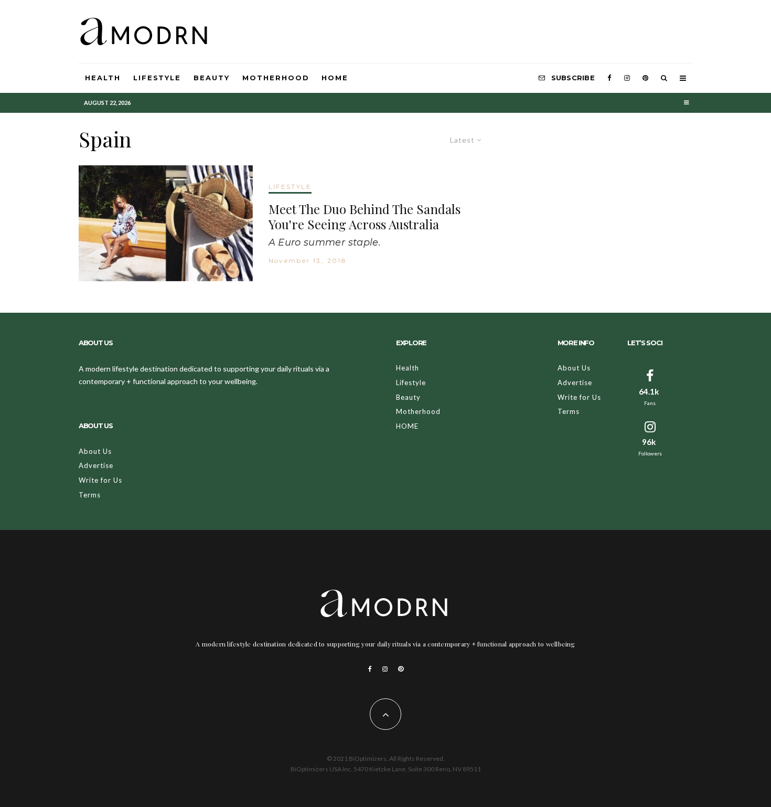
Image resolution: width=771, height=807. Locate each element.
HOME (335, 77)
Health (103, 77)
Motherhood (275, 77)
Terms (90, 495)
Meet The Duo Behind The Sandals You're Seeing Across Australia (365, 216)
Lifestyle (157, 77)
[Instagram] (627, 78)
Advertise (96, 465)
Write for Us (100, 480)
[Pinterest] (645, 78)
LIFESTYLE (290, 186)
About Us (95, 451)
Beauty (212, 77)
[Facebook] (609, 78)
